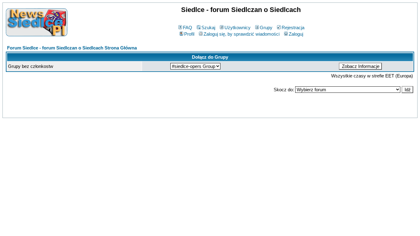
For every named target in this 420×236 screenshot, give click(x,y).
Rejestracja (293, 27)
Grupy (266, 27)
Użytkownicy (237, 27)
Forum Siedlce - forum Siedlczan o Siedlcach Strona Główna (72, 47)
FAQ (187, 27)
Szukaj (208, 27)
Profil (189, 34)
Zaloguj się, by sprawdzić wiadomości (241, 34)
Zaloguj (296, 34)
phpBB (197, 112)
